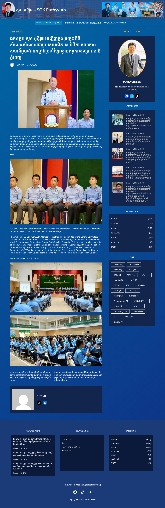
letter (117, 290)
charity (118, 280)
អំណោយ (118, 322)
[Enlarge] (143, 42)
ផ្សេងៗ (113, 247)
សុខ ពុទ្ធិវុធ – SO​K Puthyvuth (41, 10)
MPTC (133, 290)
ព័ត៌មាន (13, 32)
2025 (132, 269)
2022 (118, 264)
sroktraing (120, 311)
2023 (134, 264)
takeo (138, 311)
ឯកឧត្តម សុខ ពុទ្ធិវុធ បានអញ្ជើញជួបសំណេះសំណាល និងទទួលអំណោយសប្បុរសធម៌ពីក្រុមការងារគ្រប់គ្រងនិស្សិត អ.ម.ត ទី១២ (138, 157)
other (118, 295)
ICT (129, 285)
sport (137, 306)
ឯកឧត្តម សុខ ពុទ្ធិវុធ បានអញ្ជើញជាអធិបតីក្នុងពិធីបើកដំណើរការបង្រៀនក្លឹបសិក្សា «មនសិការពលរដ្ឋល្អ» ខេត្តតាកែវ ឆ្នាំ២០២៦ (138, 174)
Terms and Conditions (71, 447)
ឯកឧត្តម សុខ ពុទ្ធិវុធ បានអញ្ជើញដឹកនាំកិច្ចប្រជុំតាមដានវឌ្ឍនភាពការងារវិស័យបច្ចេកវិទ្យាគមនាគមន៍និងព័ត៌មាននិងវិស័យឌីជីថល (138, 123)
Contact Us (66, 450)
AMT (131, 274)
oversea (134, 295)
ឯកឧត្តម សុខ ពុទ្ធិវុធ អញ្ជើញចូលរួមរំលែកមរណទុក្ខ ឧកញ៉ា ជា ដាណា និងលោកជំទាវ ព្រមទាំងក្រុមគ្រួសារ (138, 140)
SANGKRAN (140, 301)
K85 (141, 285)
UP (116, 316)
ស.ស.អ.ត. (115, 242)
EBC (117, 285)
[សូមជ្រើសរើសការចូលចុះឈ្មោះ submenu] (126, 22)
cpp (133, 280)
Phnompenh (121, 301)
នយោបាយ (115, 223)
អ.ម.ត (113, 237)
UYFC (129, 316)
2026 (117, 274)
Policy (64, 443)
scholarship (120, 306)
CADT (145, 274)
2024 (118, 269)
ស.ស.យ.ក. (19, 32)
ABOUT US (66, 439)
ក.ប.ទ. (113, 228)
